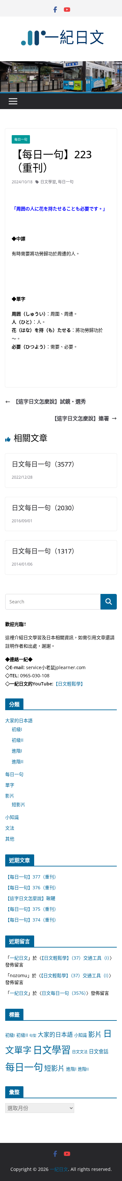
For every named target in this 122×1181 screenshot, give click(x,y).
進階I (17, 751)
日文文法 (80, 1052)
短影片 (18, 804)
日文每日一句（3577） (45, 464)
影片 (9, 796)
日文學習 (48, 182)
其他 (9, 839)
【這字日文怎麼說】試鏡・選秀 (49, 401)
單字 (9, 785)
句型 (32, 1035)
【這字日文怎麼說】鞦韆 (30, 898)
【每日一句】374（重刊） (32, 920)
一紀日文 (19, 958)
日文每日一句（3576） (64, 993)
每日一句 (20, 139)
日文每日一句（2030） (45, 507)
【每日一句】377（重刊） (32, 877)
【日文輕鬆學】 (69, 684)
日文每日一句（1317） (45, 551)
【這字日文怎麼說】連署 (80, 418)
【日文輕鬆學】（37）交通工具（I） (76, 958)
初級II (17, 740)
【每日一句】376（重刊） (32, 887)
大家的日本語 (19, 720)
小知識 (12, 817)
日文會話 (98, 1051)
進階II (17, 761)
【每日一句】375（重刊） (32, 909)
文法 (9, 828)
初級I (17, 729)
